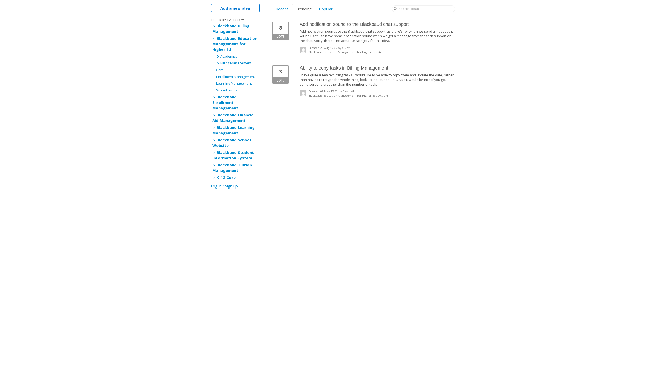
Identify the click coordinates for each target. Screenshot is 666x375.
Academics (228, 56)
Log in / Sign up (224, 186)
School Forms (226, 90)
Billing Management (235, 63)
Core (220, 69)
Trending (304, 8)
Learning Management (234, 83)
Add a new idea (235, 8)
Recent (282, 8)
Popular (326, 8)
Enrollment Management (235, 76)
